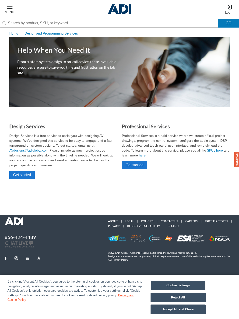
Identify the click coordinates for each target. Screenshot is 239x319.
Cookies (174, 226)
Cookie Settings (178, 285)
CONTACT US (169, 221)
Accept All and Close (178, 309)
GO (228, 23)
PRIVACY (114, 226)
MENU (9, 12)
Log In (229, 12)
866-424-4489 (20, 237)
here (142, 155)
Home (13, 33)
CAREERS (191, 221)
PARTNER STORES (216, 221)
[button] (236, 159)
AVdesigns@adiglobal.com (29, 150)
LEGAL (129, 221)
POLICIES (147, 221)
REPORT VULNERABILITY (143, 226)
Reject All (178, 297)
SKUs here (215, 150)
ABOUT (113, 221)
